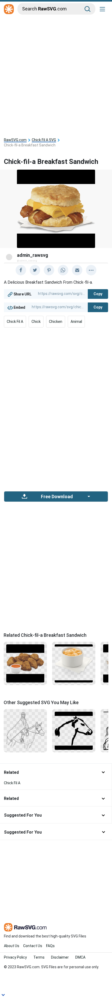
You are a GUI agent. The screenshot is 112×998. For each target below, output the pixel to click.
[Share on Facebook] (21, 270)
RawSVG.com (15, 140)
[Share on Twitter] (35, 270)
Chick (36, 321)
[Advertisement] (56, 75)
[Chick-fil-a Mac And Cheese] (74, 663)
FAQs (50, 946)
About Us (11, 946)
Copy (98, 294)
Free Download (57, 496)
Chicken (55, 321)
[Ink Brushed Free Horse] (74, 730)
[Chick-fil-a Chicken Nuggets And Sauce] (25, 663)
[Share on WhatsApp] (63, 270)
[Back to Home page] (9, 9)
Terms (39, 957)
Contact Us (32, 946)
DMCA (80, 957)
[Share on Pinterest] (49, 270)
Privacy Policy (15, 957)
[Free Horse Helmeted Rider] (25, 730)
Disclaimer (60, 957)
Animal (76, 321)
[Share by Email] (77, 270)
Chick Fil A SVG (44, 140)
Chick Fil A (15, 321)
